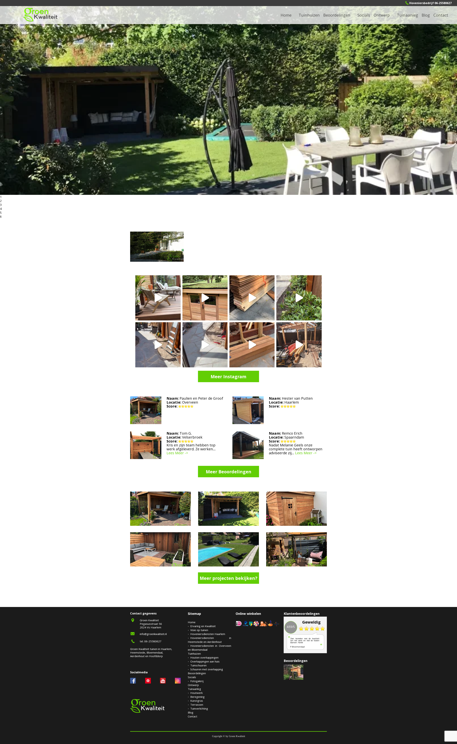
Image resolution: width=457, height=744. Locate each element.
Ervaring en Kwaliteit (203, 626)
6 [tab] (1, 217)
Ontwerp (382, 15)
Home (191, 622)
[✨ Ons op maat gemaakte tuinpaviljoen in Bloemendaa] (205, 297)
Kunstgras (196, 700)
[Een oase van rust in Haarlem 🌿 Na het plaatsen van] (299, 344)
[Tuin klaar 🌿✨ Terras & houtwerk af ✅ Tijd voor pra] (157, 344)
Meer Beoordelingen (228, 472)
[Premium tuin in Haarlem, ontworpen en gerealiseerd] (299, 297)
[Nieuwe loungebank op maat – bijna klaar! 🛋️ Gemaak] (252, 344)
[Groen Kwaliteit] (40, 15)
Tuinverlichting (412, 14)
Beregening (197, 697)
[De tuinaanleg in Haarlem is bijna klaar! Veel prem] (205, 344)
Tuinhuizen (194, 653)
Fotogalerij (368, 14)
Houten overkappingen (204, 657)
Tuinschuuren (198, 665)
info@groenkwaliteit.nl (153, 634)
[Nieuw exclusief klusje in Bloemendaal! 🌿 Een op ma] (252, 297)
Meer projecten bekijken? (228, 578)
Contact (440, 15)
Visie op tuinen (199, 630)
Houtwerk (196, 693)
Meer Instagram (228, 376)
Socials (192, 677)
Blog (426, 15)
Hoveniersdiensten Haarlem (207, 634)
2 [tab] (1, 201)
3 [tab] (1, 205)
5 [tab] (1, 213)
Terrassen (196, 704)
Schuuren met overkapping (206, 669)
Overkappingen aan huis (205, 661)
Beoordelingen (336, 15)
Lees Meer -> (177, 453)
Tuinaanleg (194, 689)
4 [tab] (1, 209)
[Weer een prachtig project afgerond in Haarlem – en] (157, 297)
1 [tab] (1, 197)
